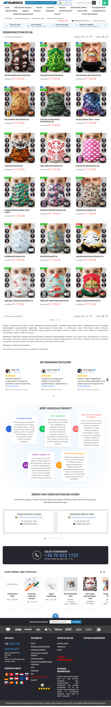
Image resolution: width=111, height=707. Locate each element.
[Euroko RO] (16, 683)
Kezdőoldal (8, 18)
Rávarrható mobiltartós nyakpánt (32, 596)
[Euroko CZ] (16, 674)
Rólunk (33, 643)
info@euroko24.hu (30, 524)
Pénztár (59, 650)
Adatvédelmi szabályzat (38, 650)
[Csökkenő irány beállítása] (91, 36)
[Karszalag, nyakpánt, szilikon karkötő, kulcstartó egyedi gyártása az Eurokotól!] (13, 2)
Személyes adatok (62, 643)
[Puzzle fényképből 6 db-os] (71, 584)
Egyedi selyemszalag (51, 595)
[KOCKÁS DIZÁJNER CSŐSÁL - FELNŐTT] (91, 101)
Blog (32, 674)
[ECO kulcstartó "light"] (12, 584)
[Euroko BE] (6, 674)
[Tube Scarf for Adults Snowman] (20, 238)
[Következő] (60, 320)
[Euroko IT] (21, 683)
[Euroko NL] (21, 674)
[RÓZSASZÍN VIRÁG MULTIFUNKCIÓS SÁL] (55, 192)
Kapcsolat (34, 680)
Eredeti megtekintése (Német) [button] (89, 390)
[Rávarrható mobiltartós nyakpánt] (32, 584)
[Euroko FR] (26, 678)
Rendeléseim (61, 646)
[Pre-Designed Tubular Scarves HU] (91, 283)
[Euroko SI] (26, 674)
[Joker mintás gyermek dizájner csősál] (90, 584)
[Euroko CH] (11, 674)
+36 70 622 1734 (82, 521)
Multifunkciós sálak (38, 18)
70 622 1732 (12, 644)
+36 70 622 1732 (30, 521)
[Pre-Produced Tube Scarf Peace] (55, 238)
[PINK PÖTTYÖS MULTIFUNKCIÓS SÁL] (91, 148)
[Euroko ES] (11, 683)
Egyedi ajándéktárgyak (22, 18)
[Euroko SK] (6, 683)
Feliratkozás (76, 622)
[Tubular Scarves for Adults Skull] (91, 192)
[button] (2, 379)
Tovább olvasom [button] (12, 386)
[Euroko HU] (11, 678)
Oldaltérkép (34, 670)
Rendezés (77, 37)
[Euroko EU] (21, 678)
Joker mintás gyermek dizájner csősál (90, 596)
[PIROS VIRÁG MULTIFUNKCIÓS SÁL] (55, 148)
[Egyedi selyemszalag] (51, 584)
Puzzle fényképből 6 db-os (71, 595)
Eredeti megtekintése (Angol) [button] (53, 390)
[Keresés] (94, 3)
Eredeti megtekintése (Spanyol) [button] (18, 390)
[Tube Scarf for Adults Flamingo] (20, 192)
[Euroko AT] (16, 678)
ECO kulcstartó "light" (12, 595)
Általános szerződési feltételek (40, 646)
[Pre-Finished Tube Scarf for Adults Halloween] (20, 57)
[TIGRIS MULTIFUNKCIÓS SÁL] (20, 148)
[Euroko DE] (6, 678)
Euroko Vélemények (37, 658)
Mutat (98, 37)
